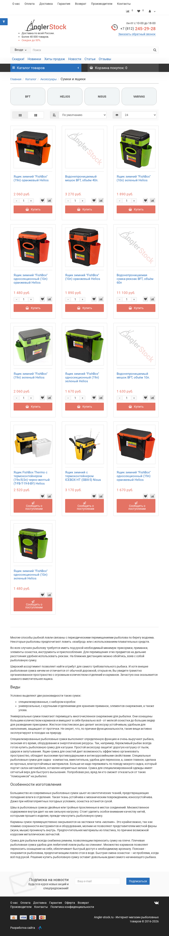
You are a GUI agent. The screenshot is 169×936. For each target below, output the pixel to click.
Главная (15, 79)
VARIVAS (139, 96)
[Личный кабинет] (152, 11)
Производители (101, 3)
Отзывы (105, 59)
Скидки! (18, 59)
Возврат (80, 3)
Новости (74, 59)
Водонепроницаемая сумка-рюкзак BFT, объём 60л (135, 278)
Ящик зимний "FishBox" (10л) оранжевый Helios (82, 277)
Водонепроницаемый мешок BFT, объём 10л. (133, 375)
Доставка (46, 3)
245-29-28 (138, 28)
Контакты (124, 3)
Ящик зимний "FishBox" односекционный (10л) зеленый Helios (31, 574)
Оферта (70, 902)
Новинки (34, 59)
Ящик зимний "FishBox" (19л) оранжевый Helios (31, 178)
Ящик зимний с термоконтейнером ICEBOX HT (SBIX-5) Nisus (83, 476)
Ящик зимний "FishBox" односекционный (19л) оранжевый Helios (134, 476)
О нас (16, 3)
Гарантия (64, 3)
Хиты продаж (54, 59)
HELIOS (65, 96)
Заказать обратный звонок (137, 34)
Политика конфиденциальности (72, 907)
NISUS (102, 96)
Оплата (30, 3)
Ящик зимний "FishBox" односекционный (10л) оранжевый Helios (31, 278)
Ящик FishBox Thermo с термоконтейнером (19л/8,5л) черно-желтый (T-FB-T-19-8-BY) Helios (32, 477)
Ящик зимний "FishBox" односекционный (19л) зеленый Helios (82, 377)
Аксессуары (48, 79)
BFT (28, 96)
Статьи (89, 59)
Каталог (30, 79)
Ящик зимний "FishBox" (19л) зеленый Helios (31, 375)
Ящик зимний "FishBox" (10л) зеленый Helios (134, 178)
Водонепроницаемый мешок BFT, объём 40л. (81, 178)
